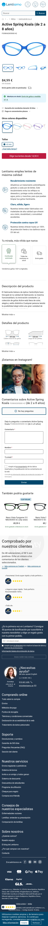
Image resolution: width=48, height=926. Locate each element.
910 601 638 (24, 682)
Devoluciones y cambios (12, 739)
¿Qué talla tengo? (9, 149)
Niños (13, 19)
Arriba (30, 904)
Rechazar (36, 923)
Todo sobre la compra (11, 699)
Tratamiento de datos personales (16, 724)
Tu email (9, 457)
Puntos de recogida (10, 712)
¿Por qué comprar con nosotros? (15, 848)
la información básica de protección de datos (26, 474)
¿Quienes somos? (9, 836)
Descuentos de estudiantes (13, 783)
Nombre (8, 447)
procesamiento (21, 466)
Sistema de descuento (11, 778)
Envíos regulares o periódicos (14, 765)
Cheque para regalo (10, 791)
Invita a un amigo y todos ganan (15, 774)
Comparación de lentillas (12, 822)
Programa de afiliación (11, 787)
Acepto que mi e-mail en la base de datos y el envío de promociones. (25, 646)
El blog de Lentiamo (10, 844)
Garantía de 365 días (10, 743)
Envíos (5, 703)
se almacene (18, 645)
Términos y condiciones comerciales (17, 716)
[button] (8, 68)
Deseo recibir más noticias (24, 657)
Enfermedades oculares (12, 813)
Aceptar (24, 923)
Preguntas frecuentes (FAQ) (13, 747)
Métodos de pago (9, 707)
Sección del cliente (9, 751)
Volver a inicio (21, 904)
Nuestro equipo (8, 840)
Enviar (24, 482)
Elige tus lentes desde (24, 155)
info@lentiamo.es (26, 685)
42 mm (9, 144)
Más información (10, 922)
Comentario (10, 429)
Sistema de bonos (9, 770)
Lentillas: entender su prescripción (16, 817)
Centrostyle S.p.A (25, 19)
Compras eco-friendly (11, 795)
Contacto (5, 853)
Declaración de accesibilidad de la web (18, 720)
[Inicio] (3, 19)
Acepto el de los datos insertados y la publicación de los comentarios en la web (24, 471)
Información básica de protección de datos (18, 651)
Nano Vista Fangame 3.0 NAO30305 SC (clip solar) (17, 519)
